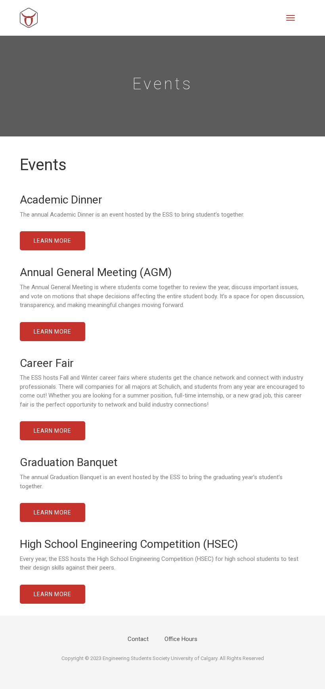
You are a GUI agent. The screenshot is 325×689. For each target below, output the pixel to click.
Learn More (52, 241)
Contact (138, 639)
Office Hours (180, 639)
